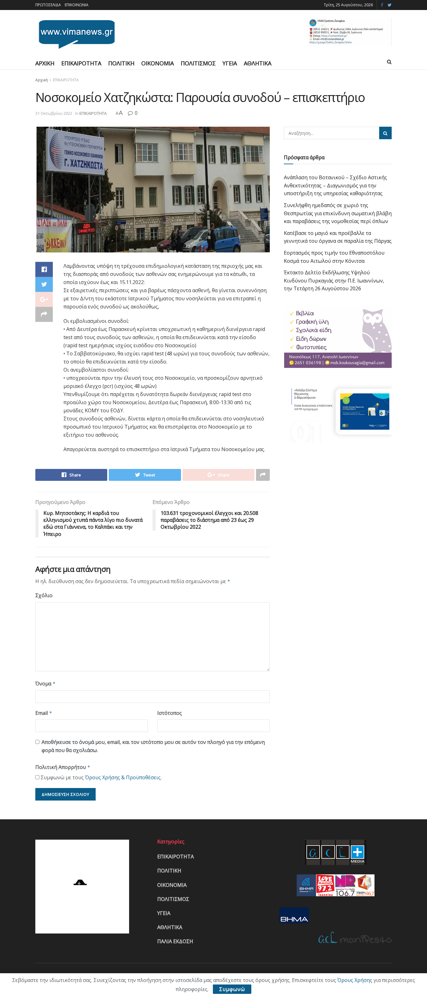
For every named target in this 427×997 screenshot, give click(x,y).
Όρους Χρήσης (354, 980)
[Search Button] (385, 133)
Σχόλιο (44, 595)
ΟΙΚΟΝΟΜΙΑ (157, 63)
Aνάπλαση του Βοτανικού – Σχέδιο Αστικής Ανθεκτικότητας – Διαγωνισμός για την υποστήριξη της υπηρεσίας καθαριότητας (335, 185)
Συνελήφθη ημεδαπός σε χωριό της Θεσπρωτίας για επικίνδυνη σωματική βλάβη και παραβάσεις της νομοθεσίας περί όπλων (338, 213)
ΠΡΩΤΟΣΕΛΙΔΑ (48, 5)
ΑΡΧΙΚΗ (44, 63)
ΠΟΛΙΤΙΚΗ (121, 63)
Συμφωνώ (232, 989)
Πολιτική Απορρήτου (62, 767)
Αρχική (41, 80)
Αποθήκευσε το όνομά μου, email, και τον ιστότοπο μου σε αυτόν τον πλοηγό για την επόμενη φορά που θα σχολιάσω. (153, 746)
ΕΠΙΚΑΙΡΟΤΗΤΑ (81, 63)
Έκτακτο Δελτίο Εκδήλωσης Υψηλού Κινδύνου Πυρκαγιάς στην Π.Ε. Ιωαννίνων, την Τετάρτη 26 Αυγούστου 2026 (334, 280)
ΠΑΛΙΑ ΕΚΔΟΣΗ (175, 941)
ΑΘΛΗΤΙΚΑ (257, 63)
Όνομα (45, 683)
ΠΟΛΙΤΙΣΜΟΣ (198, 63)
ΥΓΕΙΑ (230, 63)
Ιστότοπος (169, 713)
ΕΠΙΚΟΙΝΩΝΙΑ (76, 5)
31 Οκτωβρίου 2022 (53, 113)
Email (43, 713)
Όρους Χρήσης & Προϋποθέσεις (123, 777)
